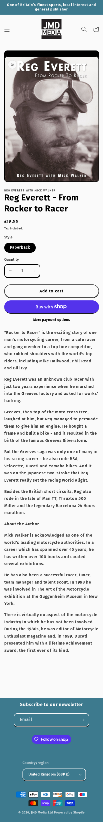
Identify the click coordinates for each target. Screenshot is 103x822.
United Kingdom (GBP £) (49, 774)
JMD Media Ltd (42, 812)
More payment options (51, 320)
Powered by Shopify (69, 812)
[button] (7, 29)
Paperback (20, 247)
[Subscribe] (82, 720)
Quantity (11, 259)
